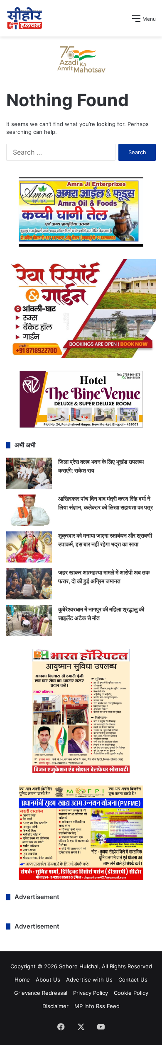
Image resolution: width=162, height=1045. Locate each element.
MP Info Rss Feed (97, 1006)
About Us (48, 979)
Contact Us (132, 979)
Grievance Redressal (40, 992)
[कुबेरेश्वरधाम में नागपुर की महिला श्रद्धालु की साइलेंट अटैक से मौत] (29, 620)
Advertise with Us (89, 979)
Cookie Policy (131, 992)
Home (22, 979)
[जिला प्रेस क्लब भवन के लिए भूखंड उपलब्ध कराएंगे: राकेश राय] (29, 473)
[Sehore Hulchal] (24, 18)
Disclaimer (55, 1006)
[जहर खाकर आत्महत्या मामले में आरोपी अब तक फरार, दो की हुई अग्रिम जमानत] (29, 583)
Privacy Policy (90, 992)
